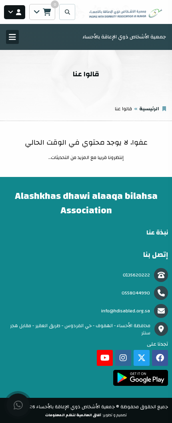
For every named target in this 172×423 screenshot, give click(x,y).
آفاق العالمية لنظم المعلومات (73, 415)
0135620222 (136, 274)
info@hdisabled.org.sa (125, 310)
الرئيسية (149, 108)
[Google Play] (140, 378)
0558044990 (136, 292)
